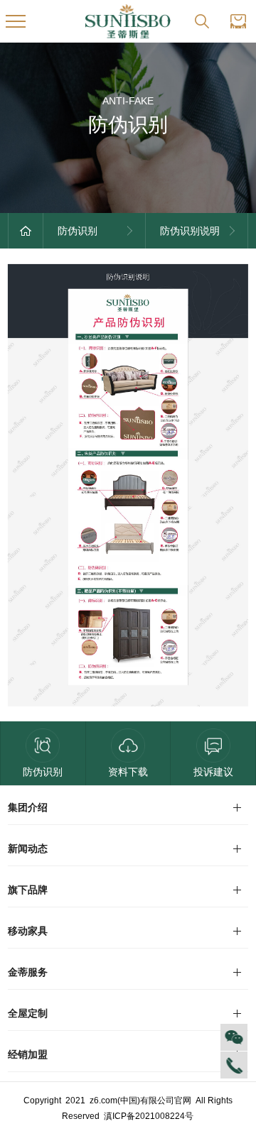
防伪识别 (43, 771)
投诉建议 (213, 771)
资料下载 (128, 771)
